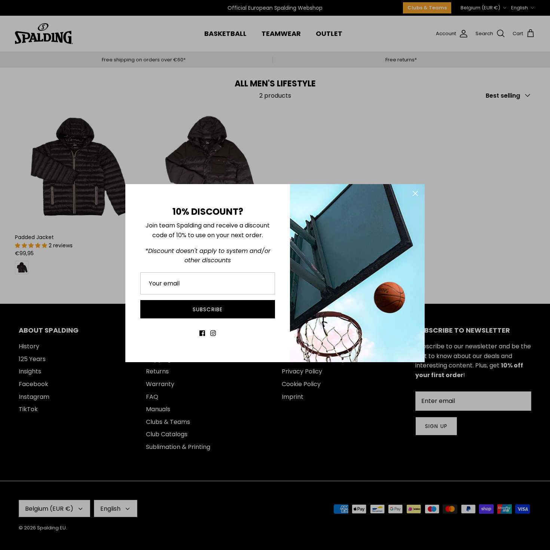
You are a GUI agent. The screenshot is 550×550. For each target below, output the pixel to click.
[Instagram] (213, 333)
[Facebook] (202, 333)
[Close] (415, 193)
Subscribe (208, 309)
